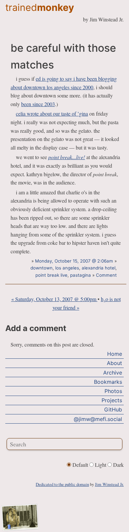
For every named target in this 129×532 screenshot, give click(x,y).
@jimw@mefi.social (98, 419)
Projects (112, 400)
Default (80, 464)
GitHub (113, 409)
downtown (41, 267)
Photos (113, 391)
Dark (118, 464)
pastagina (80, 275)
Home (114, 353)
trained (39, 7)
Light (101, 464)
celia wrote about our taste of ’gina (52, 113)
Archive (112, 372)
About (114, 363)
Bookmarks (108, 381)
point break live (51, 275)
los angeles (67, 267)
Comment (106, 275)
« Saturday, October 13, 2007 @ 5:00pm (54, 298)
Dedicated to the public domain (62, 484)
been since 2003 (38, 103)
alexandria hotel (98, 267)
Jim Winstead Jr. (109, 484)
